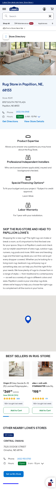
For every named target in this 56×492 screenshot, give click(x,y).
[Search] (6, 16)
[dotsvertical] (6, 37)
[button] (52, 8)
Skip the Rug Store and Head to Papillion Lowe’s (27, 230)
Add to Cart (16, 410)
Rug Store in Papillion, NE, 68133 (22, 87)
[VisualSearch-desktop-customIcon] (50, 16)
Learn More (28, 196)
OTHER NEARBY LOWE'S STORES (25, 428)
